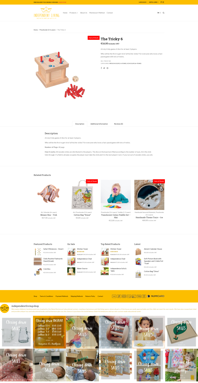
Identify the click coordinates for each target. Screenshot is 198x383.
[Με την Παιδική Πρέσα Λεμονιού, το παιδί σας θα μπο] (148, 332)
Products (72, 13)
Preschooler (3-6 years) (47, 30)
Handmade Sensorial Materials (145, 212)
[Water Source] (71, 271)
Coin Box (46, 269)
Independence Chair (84, 259)
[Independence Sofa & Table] (105, 271)
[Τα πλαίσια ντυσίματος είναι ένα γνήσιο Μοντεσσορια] (115, 365)
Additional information (99, 124)
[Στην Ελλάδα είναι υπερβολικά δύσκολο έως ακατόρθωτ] (16, 332)
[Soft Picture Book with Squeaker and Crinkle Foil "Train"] (138, 261)
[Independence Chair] (71, 262)
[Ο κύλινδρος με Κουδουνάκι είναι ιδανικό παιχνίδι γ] (115, 332)
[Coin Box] (38, 272)
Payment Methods (62, 296)
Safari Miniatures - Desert (53, 249)
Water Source (82, 268)
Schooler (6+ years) (134, 63)
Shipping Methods (77, 296)
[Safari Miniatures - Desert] (38, 252)
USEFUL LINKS (153, 2)
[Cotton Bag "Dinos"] (138, 274)
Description (79, 124)
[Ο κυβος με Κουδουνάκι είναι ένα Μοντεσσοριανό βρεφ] (16, 365)
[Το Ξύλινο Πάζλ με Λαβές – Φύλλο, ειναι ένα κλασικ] (181, 332)
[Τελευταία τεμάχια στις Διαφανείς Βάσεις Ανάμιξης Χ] (82, 332)
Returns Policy (90, 296)
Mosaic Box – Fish (48, 215)
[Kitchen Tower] (71, 252)
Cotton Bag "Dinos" (151, 271)
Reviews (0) (118, 124)
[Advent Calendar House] (138, 252)
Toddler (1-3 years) (124, 212)
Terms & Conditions (46, 296)
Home (65, 13)
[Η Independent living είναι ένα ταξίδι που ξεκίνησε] (181, 365)
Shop (35, 296)
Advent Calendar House (153, 249)
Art (42, 212)
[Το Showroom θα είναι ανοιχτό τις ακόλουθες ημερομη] (49, 332)
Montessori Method (97, 13)
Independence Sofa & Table (118, 269)
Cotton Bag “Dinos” (82, 215)
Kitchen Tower (82, 249)
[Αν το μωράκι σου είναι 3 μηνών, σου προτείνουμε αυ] (82, 365)
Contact (110, 13)
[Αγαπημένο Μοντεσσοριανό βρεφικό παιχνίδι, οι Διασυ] (49, 365)
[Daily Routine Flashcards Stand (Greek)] (38, 261)
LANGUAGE (142, 2)
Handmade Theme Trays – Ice (149, 217)
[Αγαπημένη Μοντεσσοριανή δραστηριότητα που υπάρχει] (148, 365)
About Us (83, 13)
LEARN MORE (62, 2)
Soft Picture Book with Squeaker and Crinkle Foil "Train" (153, 261)
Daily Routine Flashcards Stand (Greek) (53, 260)
